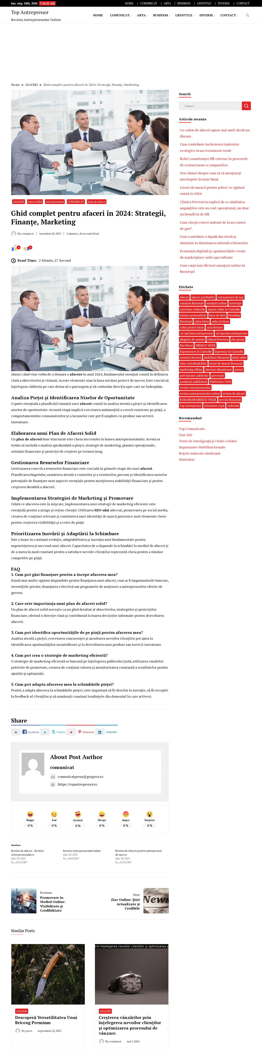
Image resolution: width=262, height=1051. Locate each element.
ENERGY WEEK (205, 345)
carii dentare (215, 327)
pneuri (239, 369)
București (186, 321)
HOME (129, 3)
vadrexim (233, 406)
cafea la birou (220, 321)
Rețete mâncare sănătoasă (199, 453)
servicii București (230, 400)
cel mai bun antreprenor (231, 333)
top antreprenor (190, 406)
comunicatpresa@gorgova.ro (80, 776)
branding (234, 315)
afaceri (86, 403)
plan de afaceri (96, 201)
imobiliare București (217, 357)
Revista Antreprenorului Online (82, 851)
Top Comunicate (192, 428)
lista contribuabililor (193, 363)
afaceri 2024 (35, 201)
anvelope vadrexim (192, 309)
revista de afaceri (233, 393)
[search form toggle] (247, 15)
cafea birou (201, 321)
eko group (237, 339)
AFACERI (18, 201)
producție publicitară (193, 382)
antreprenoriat (55, 201)
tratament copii (214, 406)
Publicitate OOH (220, 382)
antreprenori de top (231, 297)
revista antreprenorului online (200, 393)
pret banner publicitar (194, 375)
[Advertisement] (131, 52)
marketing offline (191, 369)
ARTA (167, 3)
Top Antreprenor (30, 12)
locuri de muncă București (226, 363)
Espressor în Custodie (228, 351)
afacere (76, 374)
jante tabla (239, 357)
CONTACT (243, 3)
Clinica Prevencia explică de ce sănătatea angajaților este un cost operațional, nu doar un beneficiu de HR (214, 208)
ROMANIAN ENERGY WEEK (198, 400)
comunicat (62, 767)
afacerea (42, 690)
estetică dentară (190, 357)
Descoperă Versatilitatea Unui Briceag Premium (46, 1020)
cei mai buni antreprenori (196, 333)
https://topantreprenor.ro (77, 784)
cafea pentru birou (192, 327)
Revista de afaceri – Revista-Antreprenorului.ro (27, 852)
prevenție (217, 375)
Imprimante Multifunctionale (202, 447)
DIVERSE (224, 3)
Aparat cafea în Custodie (224, 309)
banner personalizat (193, 315)
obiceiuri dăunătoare (218, 369)
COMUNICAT (148, 3)
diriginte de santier (192, 339)
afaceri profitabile (203, 297)
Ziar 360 (185, 434)
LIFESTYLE (204, 3)
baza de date (217, 315)
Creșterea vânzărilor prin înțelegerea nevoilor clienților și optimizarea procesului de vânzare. (130, 1025)
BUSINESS (183, 3)
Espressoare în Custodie (196, 351)
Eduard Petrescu (217, 339)
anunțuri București (192, 303)
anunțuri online (216, 303)
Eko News (186, 345)
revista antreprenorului (195, 387)
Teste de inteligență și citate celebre (208, 441)
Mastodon (186, 459)
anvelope (235, 303)
